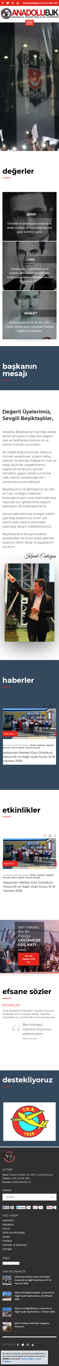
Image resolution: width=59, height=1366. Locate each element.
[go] (52, 1197)
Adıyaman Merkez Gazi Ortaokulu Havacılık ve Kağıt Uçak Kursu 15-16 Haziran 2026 (29, 757)
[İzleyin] (32, 1344)
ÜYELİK (6, 1229)
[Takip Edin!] (7, 2)
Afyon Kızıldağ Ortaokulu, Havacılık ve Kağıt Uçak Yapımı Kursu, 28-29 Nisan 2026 (34, 1296)
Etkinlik (33, 745)
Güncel (14, 747)
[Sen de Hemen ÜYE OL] (29, 946)
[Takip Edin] (22, 1344)
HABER (6, 1237)
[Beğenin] (17, 1344)
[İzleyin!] (17, 2)
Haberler (21, 747)
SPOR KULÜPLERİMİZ (13, 1233)
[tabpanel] (29, 948)
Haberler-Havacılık (33, 747)
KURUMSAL (8, 1224)
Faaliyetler (41, 745)
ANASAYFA (8, 1220)
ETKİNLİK (7, 1241)
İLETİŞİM (7, 1249)
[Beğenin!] (2, 2)
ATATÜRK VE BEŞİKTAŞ (14, 1245)
